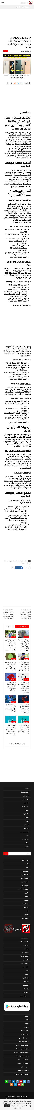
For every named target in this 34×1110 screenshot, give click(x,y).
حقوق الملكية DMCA (22, 1096)
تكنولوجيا (6, 51)
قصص (26, 846)
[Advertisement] (17, 23)
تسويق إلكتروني (24, 1034)
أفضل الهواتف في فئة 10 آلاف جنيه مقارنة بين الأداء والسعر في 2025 (25, 615)
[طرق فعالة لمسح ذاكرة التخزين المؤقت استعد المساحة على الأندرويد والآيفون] (23, 656)
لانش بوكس (25, 839)
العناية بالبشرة (25, 882)
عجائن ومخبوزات (24, 832)
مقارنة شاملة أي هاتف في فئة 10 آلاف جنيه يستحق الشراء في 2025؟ (8, 615)
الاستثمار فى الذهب (23, 942)
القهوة (26, 893)
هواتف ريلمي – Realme (22, 1049)
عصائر (26, 836)
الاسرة (26, 864)
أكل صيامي (25, 799)
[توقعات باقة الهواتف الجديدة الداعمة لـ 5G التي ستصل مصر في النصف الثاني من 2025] (10, 719)
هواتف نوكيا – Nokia (23, 1063)
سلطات (26, 825)
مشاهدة (24, 563)
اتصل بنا (8, 1099)
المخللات (26, 810)
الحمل (26, 867)
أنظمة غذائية (25, 860)
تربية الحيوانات (25, 904)
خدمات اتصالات (24, 963)
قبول (7, 1105)
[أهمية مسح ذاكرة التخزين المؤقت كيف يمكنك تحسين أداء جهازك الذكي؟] (10, 656)
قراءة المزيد (17, 1108)
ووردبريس (25, 1027)
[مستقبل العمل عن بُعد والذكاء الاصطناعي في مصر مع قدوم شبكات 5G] (10, 677)
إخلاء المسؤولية (23, 1099)
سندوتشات (25, 817)
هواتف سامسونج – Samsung (21, 1052)
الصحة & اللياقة (24, 875)
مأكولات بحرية (24, 792)
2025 (25, 561)
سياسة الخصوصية (10, 1096)
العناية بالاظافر (24, 878)
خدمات (26, 949)
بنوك (27, 971)
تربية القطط (25, 907)
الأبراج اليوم (25, 967)
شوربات (26, 828)
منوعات (26, 915)
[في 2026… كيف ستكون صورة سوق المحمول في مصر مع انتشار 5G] (23, 719)
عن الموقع (15, 1099)
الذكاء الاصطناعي (13, 561)
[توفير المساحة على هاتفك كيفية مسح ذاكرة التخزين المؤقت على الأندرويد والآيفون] (23, 677)
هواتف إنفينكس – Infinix (22, 1045)
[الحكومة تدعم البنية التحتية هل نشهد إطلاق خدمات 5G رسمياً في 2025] (23, 699)
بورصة (26, 974)
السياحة (26, 900)
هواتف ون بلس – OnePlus (21, 1074)
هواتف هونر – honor (23, 1070)
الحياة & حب (25, 871)
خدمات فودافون (24, 956)
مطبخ (26, 788)
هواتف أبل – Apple (23, 1038)
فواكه (26, 843)
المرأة (26, 896)
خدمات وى (25, 960)
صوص (26, 821)
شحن (29, 563)
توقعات (6, 561)
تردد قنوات (25, 985)
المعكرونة (25, 814)
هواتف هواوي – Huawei (21, 1067)
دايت (27, 911)
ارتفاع (21, 561)
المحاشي (26, 803)
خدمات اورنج (25, 952)
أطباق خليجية (25, 807)
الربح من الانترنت (24, 938)
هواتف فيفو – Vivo (23, 1060)
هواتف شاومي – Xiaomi (22, 1056)
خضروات (26, 989)
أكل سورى (25, 796)
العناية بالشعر (25, 886)
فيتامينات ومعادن (24, 996)
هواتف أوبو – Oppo (23, 1041)
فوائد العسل (25, 992)
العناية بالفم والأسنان (23, 889)
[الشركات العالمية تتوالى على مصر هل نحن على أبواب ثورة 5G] (10, 699)
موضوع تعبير (25, 918)
